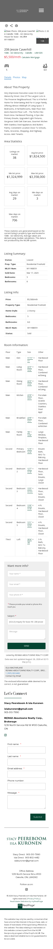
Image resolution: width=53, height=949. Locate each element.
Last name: (13, 756)
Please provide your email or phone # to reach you (24, 605)
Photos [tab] (16, 77)
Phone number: (15, 780)
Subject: (11, 616)
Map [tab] (24, 77)
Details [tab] (7, 77)
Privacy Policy (34, 899)
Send (26, 646)
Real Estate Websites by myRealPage (26, 901)
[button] (5, 735)
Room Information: (16, 345)
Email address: (15, 768)
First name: (13, 744)
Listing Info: (11, 292)
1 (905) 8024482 (13, 673)
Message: (12, 792)
